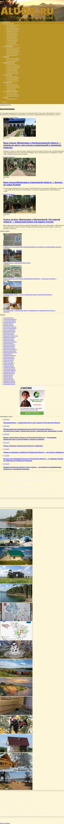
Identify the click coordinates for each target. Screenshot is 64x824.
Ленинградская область (13, 50)
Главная (2, 105)
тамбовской (2, 506)
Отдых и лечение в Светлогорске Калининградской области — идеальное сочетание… (30, 278)
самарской (45, 505)
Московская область (12, 34)
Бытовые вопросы (12, 99)
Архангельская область (13, 47)
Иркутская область (12, 84)
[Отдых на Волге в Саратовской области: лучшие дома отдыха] (16, 527)
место (41, 502)
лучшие (34, 502)
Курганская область (12, 76)
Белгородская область (13, 25)
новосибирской (52, 502)
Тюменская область (12, 79)
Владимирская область (13, 28)
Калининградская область (10, 336)
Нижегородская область (13, 66)
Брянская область (11, 26)
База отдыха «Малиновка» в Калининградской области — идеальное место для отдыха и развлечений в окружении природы (32, 145)
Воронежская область (13, 29)
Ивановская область (12, 31)
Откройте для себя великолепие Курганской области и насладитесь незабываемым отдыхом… (32, 247)
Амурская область (12, 93)
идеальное (28, 502)
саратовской (50, 505)
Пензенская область (12, 69)
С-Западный (7, 46)
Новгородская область (13, 53)
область (11, 505)
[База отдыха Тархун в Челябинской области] (16, 752)
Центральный (8, 23)
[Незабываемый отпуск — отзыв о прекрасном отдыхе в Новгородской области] (12, 293)
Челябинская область (13, 81)
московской (46, 502)
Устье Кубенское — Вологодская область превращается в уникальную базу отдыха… (29, 310)
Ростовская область (12, 61)
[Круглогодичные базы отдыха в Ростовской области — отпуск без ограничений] (16, 770)
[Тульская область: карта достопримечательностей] (16, 620)
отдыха (24, 504)
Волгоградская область (13, 60)
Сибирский (7, 82)
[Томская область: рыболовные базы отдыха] (12, 261)
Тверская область (11, 41)
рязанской (40, 505)
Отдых (5, 97)
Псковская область (12, 55)
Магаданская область (13, 94)
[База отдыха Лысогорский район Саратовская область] (16, 639)
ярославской (23, 506)
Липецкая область (12, 32)
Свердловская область (13, 78)
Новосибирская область (13, 87)
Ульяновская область (12, 73)
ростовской (35, 505)
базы (5, 502)
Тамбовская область (12, 40)
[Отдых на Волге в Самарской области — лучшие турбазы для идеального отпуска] (16, 789)
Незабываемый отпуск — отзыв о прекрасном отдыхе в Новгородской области (27, 294)
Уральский (7, 75)
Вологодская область (13, 49)
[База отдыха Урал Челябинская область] (16, 602)
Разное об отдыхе (8, 361)
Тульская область (11, 43)
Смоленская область (12, 38)
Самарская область (12, 70)
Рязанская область (12, 37)
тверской (7, 506)
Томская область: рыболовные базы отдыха (16, 263)
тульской (10, 506)
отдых (18, 505)
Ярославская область (12, 44)
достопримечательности (16, 502)
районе (30, 505)
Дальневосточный (10, 91)
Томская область (11, 90)
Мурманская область (12, 52)
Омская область (11, 88)
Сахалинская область (13, 96)
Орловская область (12, 35)
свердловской (56, 505)
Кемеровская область (13, 85)
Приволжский (8, 63)
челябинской (16, 506)
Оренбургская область (13, 67)
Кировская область (12, 64)
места (39, 502)
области (4, 504)
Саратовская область (12, 72)
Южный (6, 57)
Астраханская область (13, 58)
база (2, 502)
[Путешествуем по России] (27, 19)
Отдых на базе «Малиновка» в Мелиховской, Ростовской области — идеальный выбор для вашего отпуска (31, 220)
